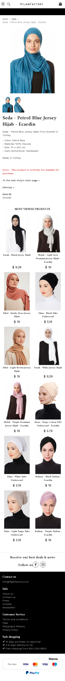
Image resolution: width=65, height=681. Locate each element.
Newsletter (8, 607)
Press (5, 600)
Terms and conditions (15, 619)
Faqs (5, 623)
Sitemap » (8, 187)
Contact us (8, 597)
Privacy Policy (10, 629)
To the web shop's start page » (21, 180)
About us (7, 593)
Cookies (7, 604)
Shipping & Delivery (13, 626)
